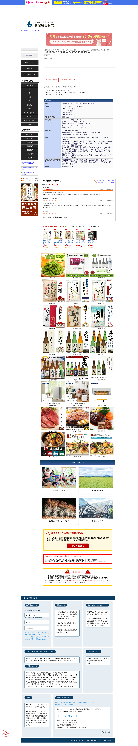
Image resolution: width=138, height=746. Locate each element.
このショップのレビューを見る (105, 182)
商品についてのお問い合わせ (54, 87)
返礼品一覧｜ (98, 740)
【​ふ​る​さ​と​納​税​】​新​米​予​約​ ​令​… (58, 242)
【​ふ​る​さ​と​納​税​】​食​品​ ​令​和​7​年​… (69, 242)
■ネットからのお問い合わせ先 (67, 716)
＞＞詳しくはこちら (104, 732)
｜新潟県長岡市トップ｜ (77, 740)
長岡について (29, 62)
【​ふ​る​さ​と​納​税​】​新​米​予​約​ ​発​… (47, 242)
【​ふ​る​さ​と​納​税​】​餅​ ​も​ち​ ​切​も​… (80, 242)
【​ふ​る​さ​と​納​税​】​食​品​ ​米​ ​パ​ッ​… (92, 242)
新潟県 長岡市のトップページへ (31, 30)
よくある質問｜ (107, 740)
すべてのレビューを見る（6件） (105, 180)
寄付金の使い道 (29, 74)
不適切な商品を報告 (70, 87)
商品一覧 (30, 68)
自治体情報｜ (89, 740)
